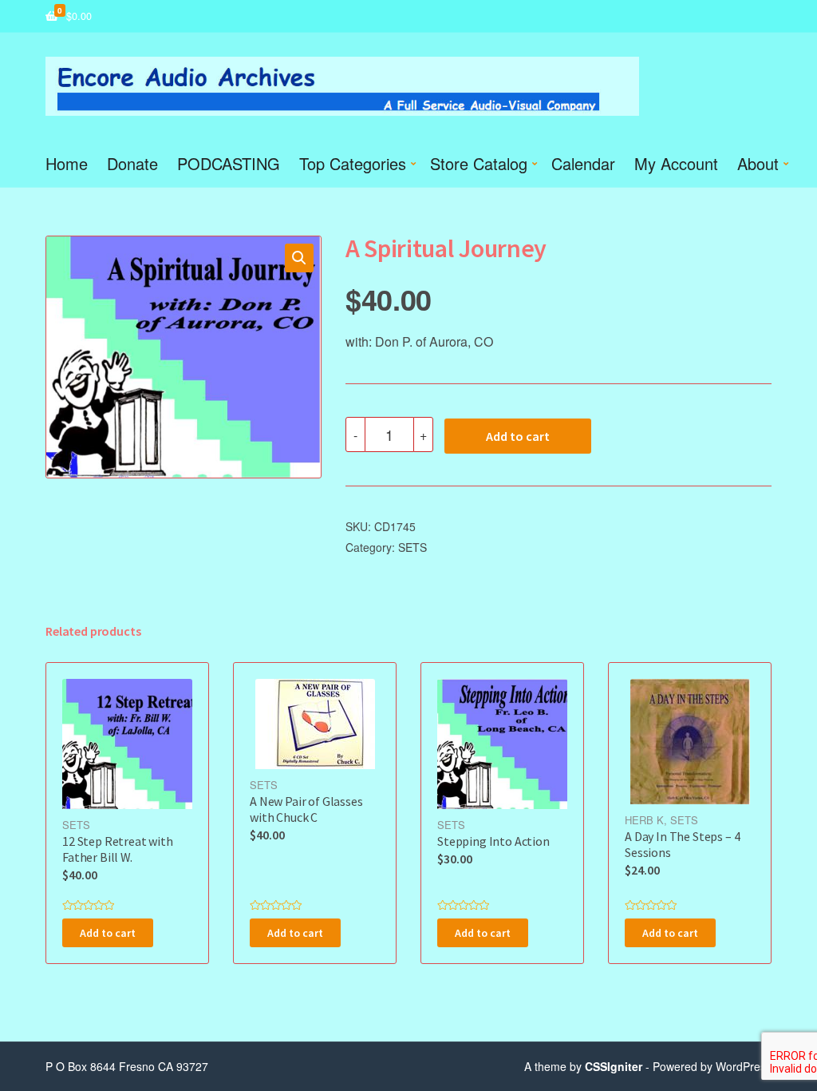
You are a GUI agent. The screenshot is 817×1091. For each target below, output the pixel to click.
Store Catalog (478, 163)
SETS (412, 547)
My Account (676, 163)
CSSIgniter (613, 1066)
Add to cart (518, 436)
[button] (299, 258)
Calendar (583, 163)
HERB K (644, 819)
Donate (132, 163)
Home (66, 163)
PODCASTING (228, 163)
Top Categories (352, 163)
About (758, 163)
